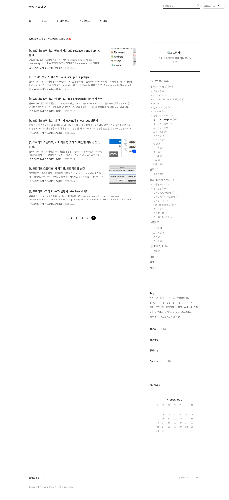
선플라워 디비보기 (163, 115)
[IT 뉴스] (156, 228)
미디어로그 (63, 20)
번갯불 (158, 208)
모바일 (158, 232)
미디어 (158, 147)
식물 (154, 256)
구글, (196, 307)
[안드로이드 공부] (161, 86)
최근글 (153, 328)
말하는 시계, (155, 302)
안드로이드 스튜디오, (165, 297)
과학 (157, 236)
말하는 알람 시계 (36, 477)
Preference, (183, 297)
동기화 (158, 135)
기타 (153, 262)
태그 (44, 20)
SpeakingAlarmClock (165, 204)
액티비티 (159, 139)
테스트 (158, 163)
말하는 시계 (160, 200)
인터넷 (158, 240)
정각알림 (159, 188)
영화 (157, 251)
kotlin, (153, 311)
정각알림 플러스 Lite (188, 472)
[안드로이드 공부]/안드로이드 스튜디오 (45, 67)
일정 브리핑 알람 (162, 216)
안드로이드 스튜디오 (165, 119)
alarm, (176, 311)
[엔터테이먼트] (159, 246)
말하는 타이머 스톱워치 (165, 196)
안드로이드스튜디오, (188, 302)
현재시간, (161, 311)
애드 (157, 159)
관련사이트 (184, 477)
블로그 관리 (160, 174)
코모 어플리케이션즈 (162, 179)
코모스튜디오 (37, 7)
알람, (169, 311)
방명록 (104, 20)
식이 (153, 267)
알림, (180, 307)
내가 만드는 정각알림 (188, 461)
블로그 (154, 169)
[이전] (71, 218)
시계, (152, 297)
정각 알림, (154, 316)
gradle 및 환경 (161, 107)
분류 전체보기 (159, 80)
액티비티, (160, 307)
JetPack (159, 111)
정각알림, (166, 302)
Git (156, 103)
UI (156, 143)
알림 (157, 151)
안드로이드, (186, 311)
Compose (159, 95)
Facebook (155, 361)
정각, (175, 302)
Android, (188, 307)
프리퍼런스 (160, 127)
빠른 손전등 (160, 212)
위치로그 (85, 20)
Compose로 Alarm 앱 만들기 (168, 99)
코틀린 (158, 91)
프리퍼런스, (171, 307)
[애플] (154, 222)
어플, (152, 307)
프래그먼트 (160, 131)
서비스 (158, 155)
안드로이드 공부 (163, 123)
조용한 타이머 (161, 184)
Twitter (168, 361)
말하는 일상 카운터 (163, 192)
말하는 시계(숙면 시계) (189, 466)
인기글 (163, 328)
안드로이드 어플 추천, (170, 316)
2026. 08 (175, 399)
